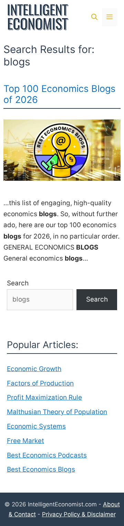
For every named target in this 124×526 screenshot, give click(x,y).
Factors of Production (40, 383)
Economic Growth (34, 369)
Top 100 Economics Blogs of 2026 (59, 94)
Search (18, 283)
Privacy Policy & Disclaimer (79, 514)
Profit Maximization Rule (44, 397)
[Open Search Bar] (94, 17)
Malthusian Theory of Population (57, 412)
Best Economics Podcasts (47, 455)
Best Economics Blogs (41, 469)
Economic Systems (36, 426)
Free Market (25, 441)
